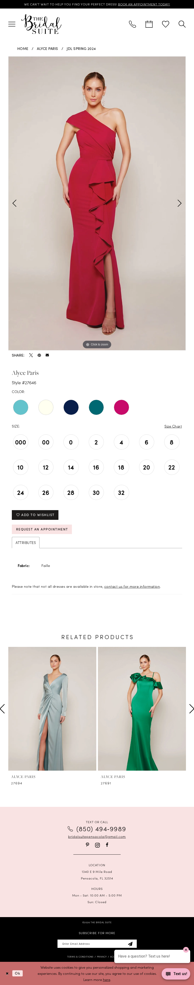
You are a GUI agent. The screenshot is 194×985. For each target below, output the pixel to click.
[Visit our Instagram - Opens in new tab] (97, 845)
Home (22, 48)
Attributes (26, 542)
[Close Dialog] (7, 973)
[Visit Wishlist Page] (165, 24)
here (106, 979)
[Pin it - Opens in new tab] (39, 355)
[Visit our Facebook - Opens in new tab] (107, 845)
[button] (12, 24)
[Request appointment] (149, 24)
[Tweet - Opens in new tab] (31, 355)
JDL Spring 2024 (81, 48)
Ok (17, 973)
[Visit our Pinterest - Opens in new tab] (87, 845)
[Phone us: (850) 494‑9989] (132, 24)
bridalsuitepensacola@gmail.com (97, 836)
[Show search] (182, 24)
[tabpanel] (97, 203)
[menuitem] (12, 24)
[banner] (41, 24)
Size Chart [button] (173, 426)
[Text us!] (176, 975)
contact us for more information (132, 586)
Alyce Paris (47, 48)
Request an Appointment (42, 529)
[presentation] (52, 709)
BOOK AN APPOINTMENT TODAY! (144, 4)
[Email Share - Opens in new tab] (47, 355)
